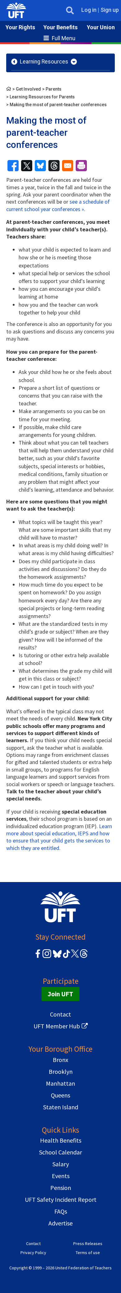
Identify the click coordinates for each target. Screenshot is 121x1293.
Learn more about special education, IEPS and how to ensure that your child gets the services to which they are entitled (59, 837)
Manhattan (60, 1083)
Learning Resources (44, 62)
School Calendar (60, 1152)
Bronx (60, 1060)
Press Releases (87, 1243)
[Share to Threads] (54, 165)
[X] (74, 957)
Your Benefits (60, 27)
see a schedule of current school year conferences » (58, 205)
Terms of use (88, 1252)
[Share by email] (67, 165)
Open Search (70, 10)
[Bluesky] (57, 958)
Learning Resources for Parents (42, 96)
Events (60, 1176)
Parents (53, 89)
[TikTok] (65, 957)
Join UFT (60, 994)
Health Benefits (60, 1140)
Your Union (101, 27)
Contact (60, 1014)
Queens (60, 1095)
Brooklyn (61, 1071)
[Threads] (83, 957)
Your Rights (20, 27)
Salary (60, 1164)
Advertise (60, 1223)
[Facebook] (37, 957)
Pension (60, 1188)
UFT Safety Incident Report (60, 1199)
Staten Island (60, 1107)
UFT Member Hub (57, 1026)
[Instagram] (46, 957)
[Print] (81, 165)
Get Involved (28, 89)
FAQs (60, 1211)
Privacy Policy (33, 1252)
